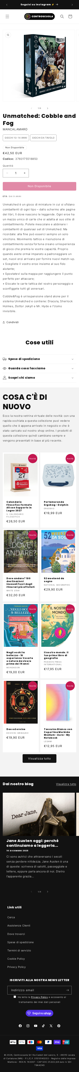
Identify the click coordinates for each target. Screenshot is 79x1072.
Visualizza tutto (39, 758)
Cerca (11, 917)
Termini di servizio (19, 950)
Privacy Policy (16, 966)
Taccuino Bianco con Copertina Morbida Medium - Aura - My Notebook (58, 733)
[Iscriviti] (67, 990)
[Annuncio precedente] (7, 5)
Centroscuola (21, 1055)
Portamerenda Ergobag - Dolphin (56, 503)
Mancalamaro (15, 129)
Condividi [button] (12, 322)
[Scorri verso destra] (48, 108)
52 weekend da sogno (54, 580)
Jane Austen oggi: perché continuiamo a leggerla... (32, 843)
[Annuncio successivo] (72, 5)
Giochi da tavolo (43, 137)
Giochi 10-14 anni (16, 137)
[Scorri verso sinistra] (31, 108)
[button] (7, 16)
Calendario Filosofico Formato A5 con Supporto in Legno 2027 (19, 506)
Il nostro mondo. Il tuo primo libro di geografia (56, 655)
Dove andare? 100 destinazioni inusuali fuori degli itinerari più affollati (20, 582)
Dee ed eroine (16, 729)
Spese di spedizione (20, 942)
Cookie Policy (16, 958)
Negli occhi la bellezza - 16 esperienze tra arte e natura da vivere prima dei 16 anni (19, 658)
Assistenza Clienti (18, 925)
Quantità (8, 165)
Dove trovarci (16, 933)
